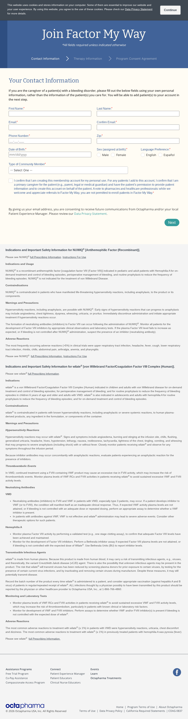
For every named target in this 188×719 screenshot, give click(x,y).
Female (121, 155)
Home (119, 707)
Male (105, 155)
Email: (13, 122)
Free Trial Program (17, 673)
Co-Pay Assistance (17, 678)
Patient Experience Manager (67, 673)
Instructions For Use (74, 257)
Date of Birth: (17, 149)
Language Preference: (155, 149)
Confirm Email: (106, 122)
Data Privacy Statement (90, 214)
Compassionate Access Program (25, 682)
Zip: (99, 135)
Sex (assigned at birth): (111, 149)
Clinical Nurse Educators (65, 682)
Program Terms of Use (141, 707)
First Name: (16, 108)
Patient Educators (61, 678)
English (151, 155)
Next (172, 222)
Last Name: (104, 108)
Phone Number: (19, 135)
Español (169, 155)
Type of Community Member (27, 164)
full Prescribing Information (45, 257)
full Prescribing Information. (47, 356)
